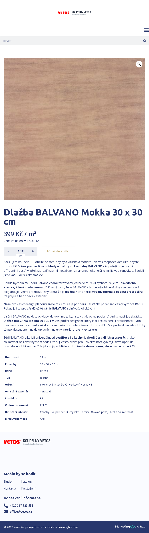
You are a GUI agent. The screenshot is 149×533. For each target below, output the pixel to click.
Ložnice (85, 412)
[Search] (144, 40)
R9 (41, 398)
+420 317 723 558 (21, 505)
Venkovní (86, 384)
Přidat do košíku (58, 251)
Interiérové (46, 384)
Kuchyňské (72, 412)
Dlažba (44, 378)
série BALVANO (55, 308)
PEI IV (43, 405)
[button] (146, 30)
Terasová (45, 391)
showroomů (94, 346)
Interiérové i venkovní (67, 384)
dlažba (70, 292)
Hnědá (44, 371)
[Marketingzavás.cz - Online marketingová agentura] (130, 527)
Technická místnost (121, 412)
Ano (42, 418)
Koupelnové (58, 412)
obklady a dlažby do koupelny (66, 266)
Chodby (44, 412)
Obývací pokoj (99, 412)
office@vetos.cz (21, 511)
